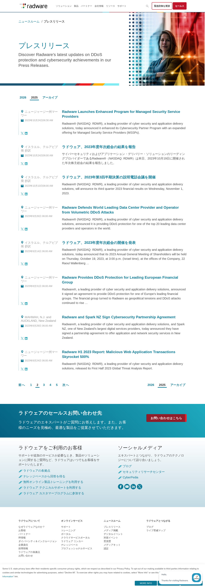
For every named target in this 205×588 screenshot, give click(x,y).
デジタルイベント (113, 534)
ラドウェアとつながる (158, 521)
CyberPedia (130, 477)
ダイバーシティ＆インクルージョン (37, 541)
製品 (76, 6)
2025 (34, 97)
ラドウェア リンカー (72, 541)
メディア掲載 (111, 530)
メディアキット (112, 545)
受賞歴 (107, 541)
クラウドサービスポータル (75, 537)
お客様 (22, 530)
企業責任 (23, 545)
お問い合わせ (25, 555)
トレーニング (68, 530)
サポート (121, 6)
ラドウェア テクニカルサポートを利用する (52, 487)
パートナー (86, 6)
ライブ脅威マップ (156, 530)
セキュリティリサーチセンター (144, 471)
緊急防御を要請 (162, 6)
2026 (23, 97)
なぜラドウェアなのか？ (31, 527)
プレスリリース (112, 527)
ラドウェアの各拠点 (36, 470)
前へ (21, 384)
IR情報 (22, 537)
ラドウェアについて (29, 521)
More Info (146, 583)
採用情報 (23, 548)
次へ (65, 384)
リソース (110, 6)
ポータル (66, 534)
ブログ (127, 466)
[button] (147, 6)
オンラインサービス (72, 521)
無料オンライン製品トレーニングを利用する (53, 481)
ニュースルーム (28, 21)
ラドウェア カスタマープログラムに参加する (53, 493)
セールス (179, 6)
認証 (106, 548)
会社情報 (99, 6)
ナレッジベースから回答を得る (44, 476)
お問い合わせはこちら (166, 418)
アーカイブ (49, 97)
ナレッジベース (69, 545)
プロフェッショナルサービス (76, 548)
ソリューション (64, 6)
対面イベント (111, 537)
